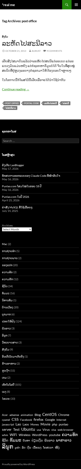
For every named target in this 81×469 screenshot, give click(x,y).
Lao (18, 424)
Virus (46, 429)
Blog (38, 414)
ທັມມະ (5, 293)
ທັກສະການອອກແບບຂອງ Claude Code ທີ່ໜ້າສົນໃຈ (31, 175)
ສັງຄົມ (5, 36)
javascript (8, 424)
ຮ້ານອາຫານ (9, 363)
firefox (38, 419)
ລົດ (23, 447)
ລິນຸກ (4, 335)
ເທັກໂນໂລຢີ (8, 384)
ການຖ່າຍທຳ (9, 251)
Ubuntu (28, 429)
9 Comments (54, 50)
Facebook (26, 419)
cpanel (6, 419)
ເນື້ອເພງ (37, 447)
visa (53, 429)
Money (34, 424)
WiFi (13, 434)
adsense (14, 414)
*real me (8, 5)
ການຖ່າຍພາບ (10, 258)
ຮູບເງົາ (6, 370)
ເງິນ (29, 447)
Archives (7, 225)
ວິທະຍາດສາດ (10, 342)
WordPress (39, 435)
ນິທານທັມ (7, 300)
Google (50, 419)
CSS (15, 419)
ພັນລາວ (6, 328)
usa (39, 429)
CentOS (49, 414)
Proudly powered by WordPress (18, 464)
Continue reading (15, 89)
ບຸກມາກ (6, 314)
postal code (31, 103)
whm (5, 435)
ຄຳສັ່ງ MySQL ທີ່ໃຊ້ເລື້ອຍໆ (17, 207)
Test (16, 429)
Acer (5, 414)
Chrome (63, 414)
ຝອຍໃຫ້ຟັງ (8, 321)
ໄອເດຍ (6, 398)
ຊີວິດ (4, 286)
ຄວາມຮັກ (7, 279)
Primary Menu (76, 4)
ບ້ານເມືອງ (7, 307)
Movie (45, 424)
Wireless (24, 435)
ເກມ (4, 377)
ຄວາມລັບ (7, 272)
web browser (66, 429)
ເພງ (4, 391)
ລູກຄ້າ (17, 447)
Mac (4, 244)
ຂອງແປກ (7, 265)
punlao (63, 424)
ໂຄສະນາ (48, 447)
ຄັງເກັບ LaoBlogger (13, 165)
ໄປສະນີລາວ (10, 108)
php (54, 424)
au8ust (36, 50)
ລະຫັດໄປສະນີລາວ (27, 43)
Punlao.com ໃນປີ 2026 (15, 196)
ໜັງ (57, 447)
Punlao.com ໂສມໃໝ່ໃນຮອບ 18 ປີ (21, 186)
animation (27, 414)
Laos (26, 424)
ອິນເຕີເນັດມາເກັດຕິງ (13, 356)
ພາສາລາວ (63, 440)
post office (12, 103)
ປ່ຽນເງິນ (37, 440)
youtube (54, 435)
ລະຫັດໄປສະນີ (50, 103)
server (7, 429)
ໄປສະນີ (65, 103)
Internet (61, 419)
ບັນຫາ (26, 440)
